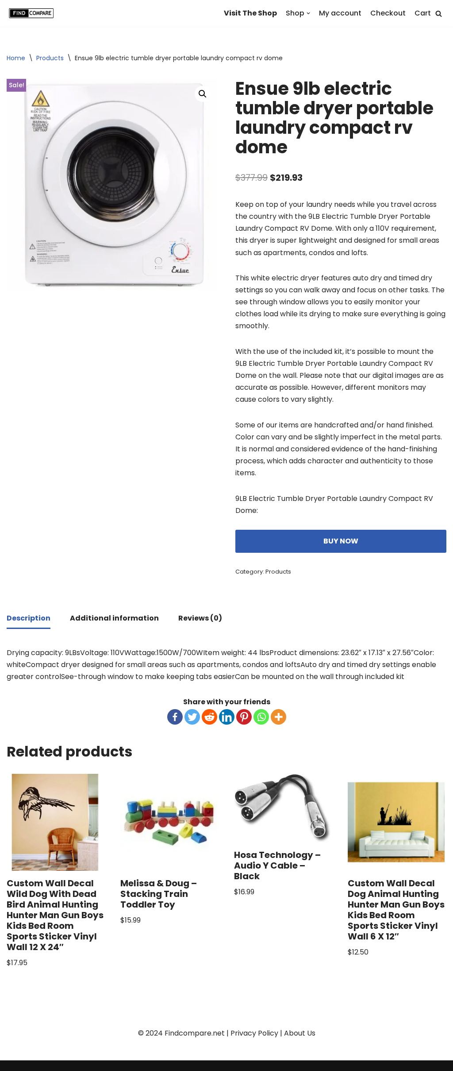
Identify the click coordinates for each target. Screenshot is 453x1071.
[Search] (438, 13)
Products (50, 58)
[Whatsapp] (261, 717)
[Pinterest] (244, 717)
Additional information (114, 618)
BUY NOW (340, 541)
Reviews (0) (200, 618)
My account (340, 13)
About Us (299, 1033)
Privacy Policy (254, 1033)
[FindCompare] (33, 13)
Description (28, 618)
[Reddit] (209, 717)
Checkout (388, 13)
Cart (423, 13)
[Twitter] (192, 717)
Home (16, 58)
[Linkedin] (226, 717)
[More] (278, 717)
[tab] (28, 619)
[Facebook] (175, 717)
